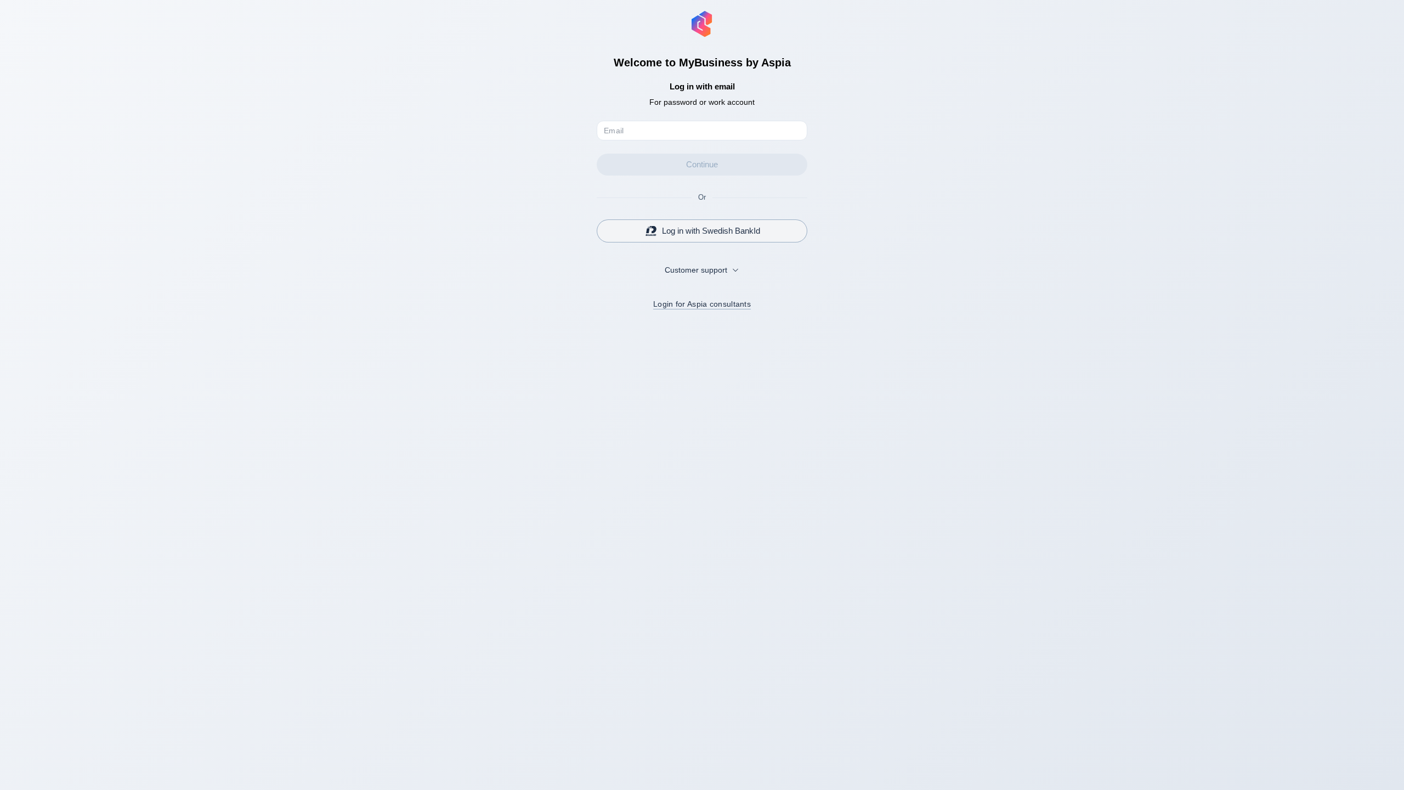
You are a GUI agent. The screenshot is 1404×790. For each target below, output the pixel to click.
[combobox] (702, 270)
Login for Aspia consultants (702, 304)
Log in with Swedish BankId (711, 230)
